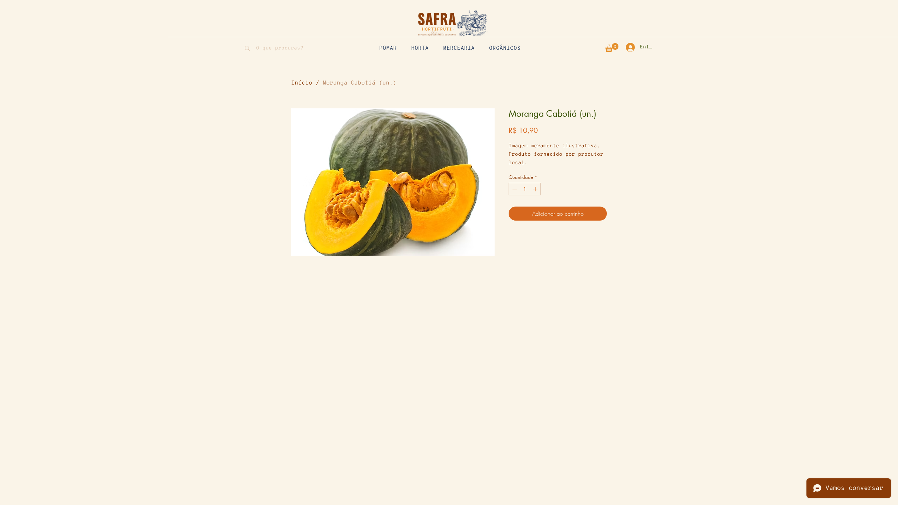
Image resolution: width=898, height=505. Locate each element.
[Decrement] (514, 189)
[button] (611, 47)
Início (301, 83)
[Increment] (536, 189)
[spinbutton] (525, 189)
